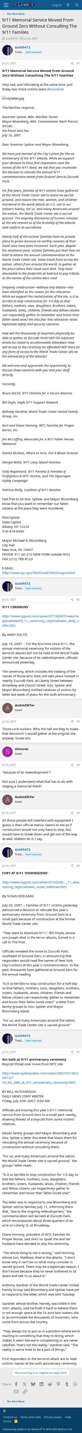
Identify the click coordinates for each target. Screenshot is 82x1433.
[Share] (72, 63)
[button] (4, 1410)
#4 (78, 765)
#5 (78, 813)
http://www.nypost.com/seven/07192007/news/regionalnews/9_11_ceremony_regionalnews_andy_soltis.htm (40, 620)
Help (68, 1417)
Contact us (10, 1417)
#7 (78, 1052)
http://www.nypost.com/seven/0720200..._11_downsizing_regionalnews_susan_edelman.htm (40, 884)
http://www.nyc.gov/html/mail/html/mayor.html (38, 572)
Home (7, 1421)
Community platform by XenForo (37, 1429)
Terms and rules (30, 1417)
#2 (78, 599)
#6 (78, 866)
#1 (78, 63)
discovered (55, 89)
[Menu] (6, 5)
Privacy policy (53, 1417)
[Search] (77, 5)
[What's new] (68, 5)
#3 (78, 721)
